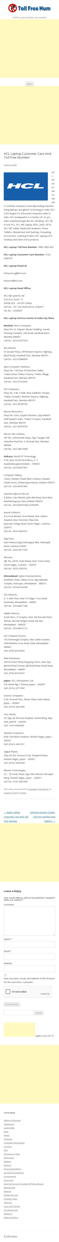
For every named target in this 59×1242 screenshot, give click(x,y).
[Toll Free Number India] (29, 8)
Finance (7, 1165)
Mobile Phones (11, 1195)
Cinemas (8, 1139)
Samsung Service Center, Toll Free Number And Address (42, 817)
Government (10, 1176)
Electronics (9, 1157)
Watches (8, 1213)
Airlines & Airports (12, 1120)
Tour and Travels (12, 1206)
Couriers (8, 1146)
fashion (7, 1161)
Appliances (9, 1124)
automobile (9, 1127)
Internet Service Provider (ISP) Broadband (23, 1184)
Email (7, 951)
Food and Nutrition (12, 1169)
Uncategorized (11, 1210)
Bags (6, 1131)
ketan (23, 792)
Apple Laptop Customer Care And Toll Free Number (16, 817)
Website (8, 963)
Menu (29, 84)
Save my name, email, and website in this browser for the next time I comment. (29, 980)
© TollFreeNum (10, 1236)
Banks (7, 1135)
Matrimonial (9, 1187)
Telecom (8, 1202)
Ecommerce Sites (12, 1154)
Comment (9, 904)
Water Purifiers (11, 1217)
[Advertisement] (29, 48)
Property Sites (10, 1198)
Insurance (8, 1180)
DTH (6, 1150)
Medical (7, 1191)
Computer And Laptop (38, 789)
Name (8, 939)
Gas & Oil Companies (14, 1172)
